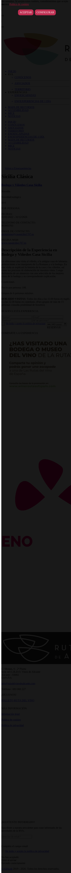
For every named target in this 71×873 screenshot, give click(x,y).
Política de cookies (19, 4)
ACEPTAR (26, 12)
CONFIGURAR (45, 12)
